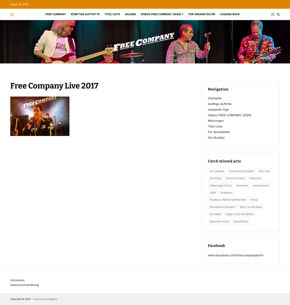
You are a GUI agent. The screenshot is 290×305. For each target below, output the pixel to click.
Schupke (215, 214)
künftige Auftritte (85, 14)
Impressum (17, 280)
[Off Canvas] (12, 14)
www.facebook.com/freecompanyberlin (236, 255)
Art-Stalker (217, 171)
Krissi (254, 199)
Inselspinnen (261, 185)
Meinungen (216, 121)
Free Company (55, 14)
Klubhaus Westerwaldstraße (228, 199)
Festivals (255, 178)
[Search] (278, 14)
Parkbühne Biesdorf (223, 207)
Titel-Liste (112, 14)
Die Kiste (216, 178)
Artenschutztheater (241, 171)
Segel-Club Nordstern (240, 214)
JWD (213, 192)
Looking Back (230, 14)
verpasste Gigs (218, 109)
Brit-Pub (264, 171)
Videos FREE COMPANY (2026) (161, 14)
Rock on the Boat (251, 207)
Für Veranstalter (219, 132)
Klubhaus (226, 192)
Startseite (215, 98)
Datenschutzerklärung (24, 284)
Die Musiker (216, 137)
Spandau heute (219, 221)
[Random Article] (272, 14)
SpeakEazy (241, 221)
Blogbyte (52, 299)
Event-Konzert (235, 178)
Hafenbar (242, 185)
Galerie (130, 14)
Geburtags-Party (221, 185)
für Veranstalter (201, 14)
